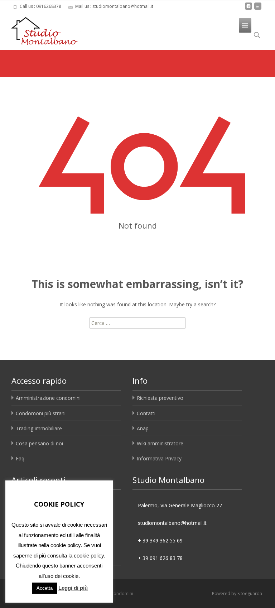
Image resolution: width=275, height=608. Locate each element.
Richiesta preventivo (160, 397)
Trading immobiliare (39, 428)
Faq (20, 458)
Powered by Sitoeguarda (237, 593)
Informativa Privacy (159, 458)
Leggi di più (73, 588)
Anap (143, 428)
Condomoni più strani (41, 413)
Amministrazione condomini (48, 397)
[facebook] (248, 8)
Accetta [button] (45, 588)
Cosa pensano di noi (39, 443)
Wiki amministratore (160, 443)
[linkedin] (257, 8)
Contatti (146, 413)
